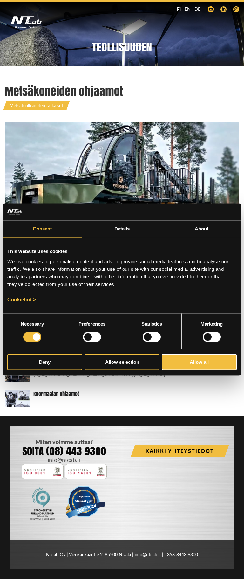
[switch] (92, 337)
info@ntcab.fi (64, 459)
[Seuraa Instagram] (236, 9)
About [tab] (202, 229)
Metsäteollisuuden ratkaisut (36, 105)
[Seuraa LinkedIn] (223, 9)
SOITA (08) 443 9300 (64, 451)
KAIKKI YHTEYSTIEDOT (180, 451)
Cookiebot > (21, 299)
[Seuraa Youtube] (210, 9)
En (188, 9)
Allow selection (122, 362)
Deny (45, 362)
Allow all (199, 362)
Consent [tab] (42, 229)
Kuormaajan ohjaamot (56, 393)
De (197, 9)
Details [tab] (122, 229)
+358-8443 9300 (181, 554)
